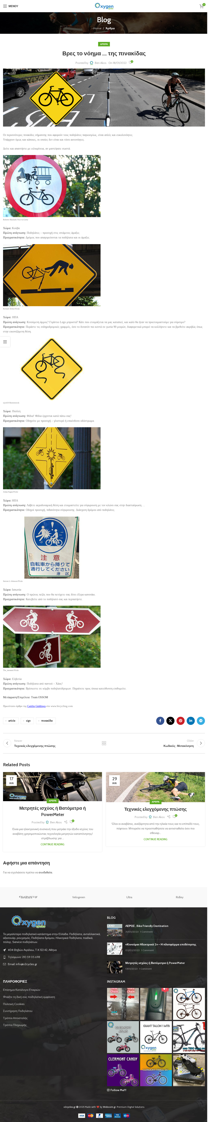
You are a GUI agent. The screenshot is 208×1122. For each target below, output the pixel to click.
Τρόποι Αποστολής (15, 1018)
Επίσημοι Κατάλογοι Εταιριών (21, 990)
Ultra (129, 897)
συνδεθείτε (45, 872)
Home (97, 28)
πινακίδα (47, 720)
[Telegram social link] (201, 721)
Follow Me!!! (118, 1090)
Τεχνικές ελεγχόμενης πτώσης (155, 809)
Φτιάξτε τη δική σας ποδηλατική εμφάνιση (29, 997)
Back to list (104, 743)
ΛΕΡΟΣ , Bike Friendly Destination (146, 926)
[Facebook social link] (160, 721)
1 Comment (146, 931)
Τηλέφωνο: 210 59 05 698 (24, 957)
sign (28, 720)
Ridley (179, 897)
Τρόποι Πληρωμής (15, 1025)
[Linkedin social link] (191, 721)
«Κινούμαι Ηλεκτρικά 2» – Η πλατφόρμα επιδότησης (160, 944)
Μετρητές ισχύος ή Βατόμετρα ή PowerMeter (155, 963)
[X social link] (170, 721)
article (11, 720)
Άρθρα (110, 28)
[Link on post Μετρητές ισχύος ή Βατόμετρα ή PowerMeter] (52, 786)
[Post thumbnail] (114, 930)
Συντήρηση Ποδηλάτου (17, 1011)
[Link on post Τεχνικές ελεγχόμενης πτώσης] (155, 787)
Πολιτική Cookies (14, 1004)
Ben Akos (100, 63)
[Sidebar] (5, 342)
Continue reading (52, 844)
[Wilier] (28, 897)
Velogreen (78, 897)
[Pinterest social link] (181, 721)
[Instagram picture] (123, 1004)
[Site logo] (104, 6)
